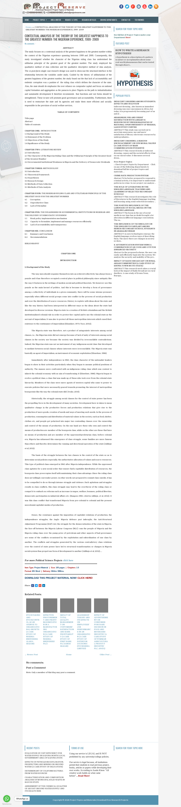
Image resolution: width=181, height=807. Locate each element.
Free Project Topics (123, 162)
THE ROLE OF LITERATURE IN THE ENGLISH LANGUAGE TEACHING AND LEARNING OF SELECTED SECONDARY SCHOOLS (133, 190)
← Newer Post (31, 655)
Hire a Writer (56, 19)
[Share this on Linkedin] (43, 585)
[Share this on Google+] (40, 585)
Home (27, 19)
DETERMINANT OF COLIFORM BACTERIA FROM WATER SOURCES (44, 772)
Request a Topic (71, 19)
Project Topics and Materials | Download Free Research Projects (99, 800)
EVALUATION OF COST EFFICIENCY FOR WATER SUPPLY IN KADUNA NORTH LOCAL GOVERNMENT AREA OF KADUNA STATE (45, 755)
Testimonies (139, 19)
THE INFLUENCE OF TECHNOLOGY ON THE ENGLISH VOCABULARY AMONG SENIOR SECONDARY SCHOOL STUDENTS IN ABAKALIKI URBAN (134, 227)
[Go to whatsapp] (6, 798)
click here (68, 560)
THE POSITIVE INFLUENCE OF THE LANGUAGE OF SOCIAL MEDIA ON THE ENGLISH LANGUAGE (132, 207)
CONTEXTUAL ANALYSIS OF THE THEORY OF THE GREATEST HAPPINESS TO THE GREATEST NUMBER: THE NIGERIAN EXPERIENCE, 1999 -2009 (66, 37)
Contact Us (125, 19)
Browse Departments (108, 19)
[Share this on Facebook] (32, 585)
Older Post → (106, 655)
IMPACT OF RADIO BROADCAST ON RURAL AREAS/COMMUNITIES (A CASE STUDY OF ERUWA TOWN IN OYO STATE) (134, 263)
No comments (29, 43)
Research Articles (89, 19)
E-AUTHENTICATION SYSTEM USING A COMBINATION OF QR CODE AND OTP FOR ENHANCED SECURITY (135, 247)
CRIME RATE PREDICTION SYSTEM (131, 175)
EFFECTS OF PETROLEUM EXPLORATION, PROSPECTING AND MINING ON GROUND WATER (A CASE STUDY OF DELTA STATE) (44, 764)
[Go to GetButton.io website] (6, 804)
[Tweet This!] (36, 585)
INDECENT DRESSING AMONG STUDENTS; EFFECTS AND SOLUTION (135, 102)
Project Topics (40, 19)
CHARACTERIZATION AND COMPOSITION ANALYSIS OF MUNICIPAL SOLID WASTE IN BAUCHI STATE (45, 779)
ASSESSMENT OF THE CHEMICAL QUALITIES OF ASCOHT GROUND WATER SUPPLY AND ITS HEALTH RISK (46, 788)
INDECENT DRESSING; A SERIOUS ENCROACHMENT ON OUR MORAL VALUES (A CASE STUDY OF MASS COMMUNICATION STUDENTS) (135, 144)
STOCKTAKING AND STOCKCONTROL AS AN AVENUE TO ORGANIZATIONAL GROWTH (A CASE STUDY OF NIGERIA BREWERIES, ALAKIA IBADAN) (33, 629)
